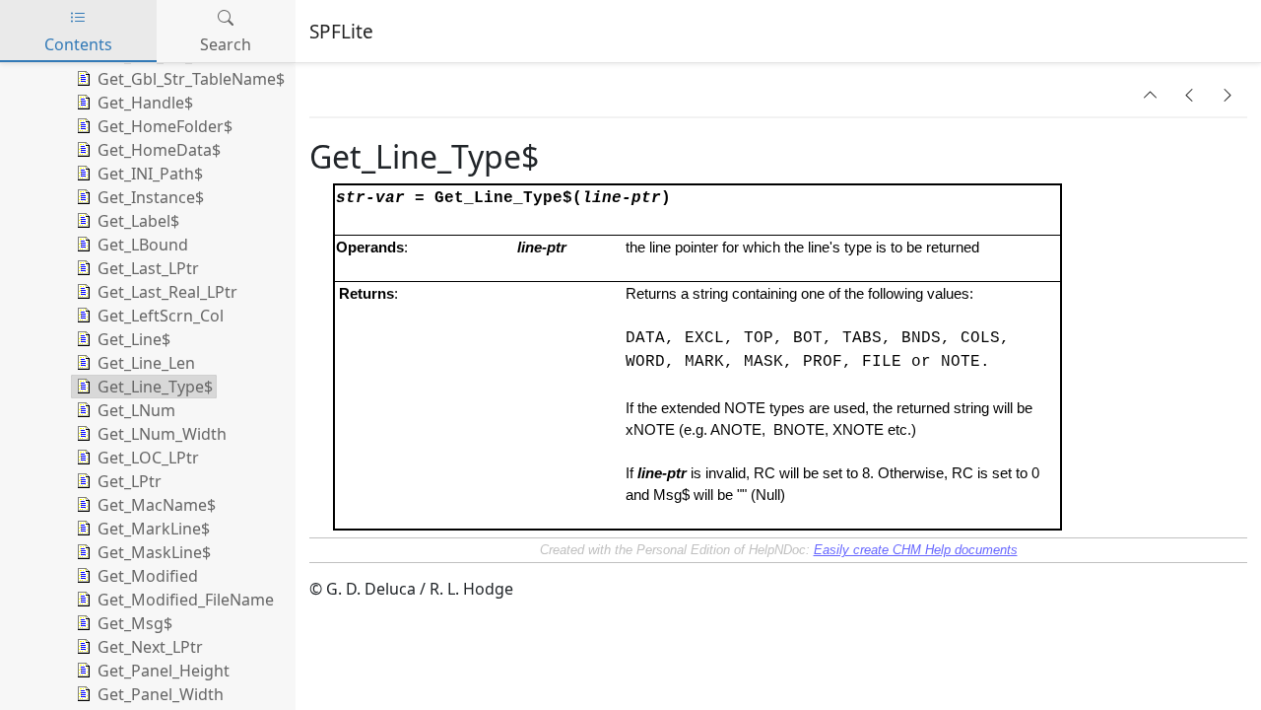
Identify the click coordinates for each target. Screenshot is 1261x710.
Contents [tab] (78, 44)
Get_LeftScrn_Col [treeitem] (161, 315)
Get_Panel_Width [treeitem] (161, 694)
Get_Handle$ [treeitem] (145, 102)
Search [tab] (225, 44)
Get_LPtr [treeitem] (130, 481)
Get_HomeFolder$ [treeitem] (165, 126)
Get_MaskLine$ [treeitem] (154, 552)
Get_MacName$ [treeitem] (157, 505)
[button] (1150, 94)
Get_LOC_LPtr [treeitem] (148, 457)
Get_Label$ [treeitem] (138, 221)
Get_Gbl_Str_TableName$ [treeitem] (191, 79)
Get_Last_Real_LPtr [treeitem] (167, 292)
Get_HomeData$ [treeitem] (159, 150)
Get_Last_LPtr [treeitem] (148, 268)
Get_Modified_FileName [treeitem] (186, 599)
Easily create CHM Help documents (916, 549)
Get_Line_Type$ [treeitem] (155, 386)
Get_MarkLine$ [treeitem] (154, 528)
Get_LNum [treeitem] (136, 410)
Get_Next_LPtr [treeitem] (150, 647)
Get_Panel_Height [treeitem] (164, 670)
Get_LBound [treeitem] (143, 244)
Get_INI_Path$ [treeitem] (150, 173)
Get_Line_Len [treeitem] (146, 363)
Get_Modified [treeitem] (148, 576)
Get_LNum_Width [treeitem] (162, 434)
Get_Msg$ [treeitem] (135, 623)
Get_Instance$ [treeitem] (151, 197)
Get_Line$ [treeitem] (134, 339)
